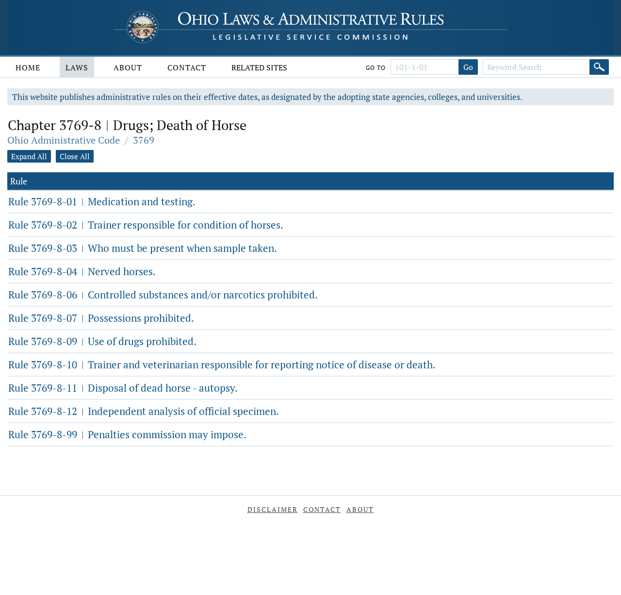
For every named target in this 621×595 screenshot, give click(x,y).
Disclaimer (272, 509)
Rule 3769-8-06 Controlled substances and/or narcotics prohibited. (163, 294)
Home (28, 67)
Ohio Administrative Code (63, 140)
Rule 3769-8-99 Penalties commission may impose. (127, 434)
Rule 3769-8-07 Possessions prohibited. (101, 318)
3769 (143, 140)
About (128, 67)
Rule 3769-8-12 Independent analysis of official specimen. (143, 411)
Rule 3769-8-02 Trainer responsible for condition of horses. (145, 224)
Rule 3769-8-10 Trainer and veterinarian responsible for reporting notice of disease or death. (222, 364)
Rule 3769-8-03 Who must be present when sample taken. (142, 248)
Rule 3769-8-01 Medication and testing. (102, 201)
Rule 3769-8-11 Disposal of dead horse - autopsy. (123, 388)
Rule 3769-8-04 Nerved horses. (82, 271)
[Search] (599, 67)
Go (468, 67)
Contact (186, 67)
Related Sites (259, 67)
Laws (76, 67)
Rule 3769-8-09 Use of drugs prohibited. (102, 341)
